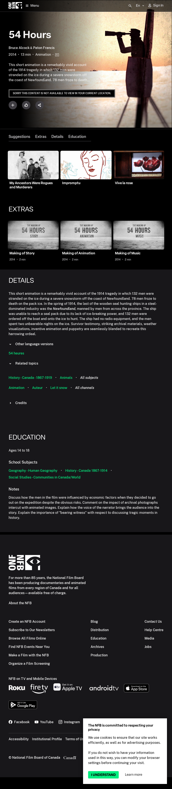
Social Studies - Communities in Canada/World (45, 477)
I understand (103, 775)
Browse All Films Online (27, 638)
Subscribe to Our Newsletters (32, 630)
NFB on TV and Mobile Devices (33, 679)
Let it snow (58, 388)
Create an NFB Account (27, 622)
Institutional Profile (47, 739)
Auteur (37, 388)
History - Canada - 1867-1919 (30, 378)
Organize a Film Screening (29, 664)
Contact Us (153, 622)
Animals (66, 378)
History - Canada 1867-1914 (86, 471)
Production (99, 655)
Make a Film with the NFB (29, 655)
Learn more (133, 775)
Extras (40, 136)
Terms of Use (75, 739)
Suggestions (19, 136)
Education (77, 136)
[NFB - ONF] (15, 5)
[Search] (130, 5)
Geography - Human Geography (33, 471)
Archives (97, 647)
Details (57, 136)
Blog (94, 622)
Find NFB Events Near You (29, 647)
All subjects (89, 378)
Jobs (148, 647)
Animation (16, 388)
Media (149, 638)
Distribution (100, 630)
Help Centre (154, 630)
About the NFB (20, 603)
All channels (84, 388)
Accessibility (19, 739)
